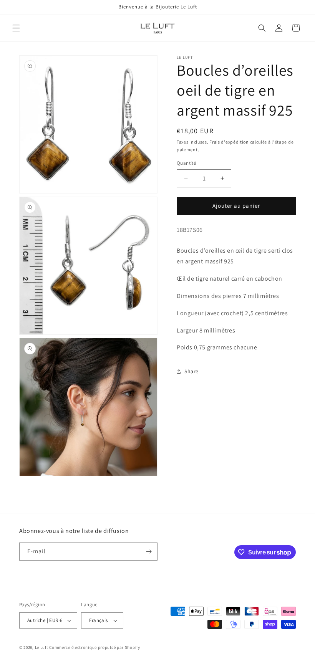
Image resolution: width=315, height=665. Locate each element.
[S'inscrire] (148, 552)
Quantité (186, 163)
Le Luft (41, 647)
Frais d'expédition (229, 142)
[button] (16, 28)
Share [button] (191, 371)
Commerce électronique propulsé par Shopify (94, 647)
